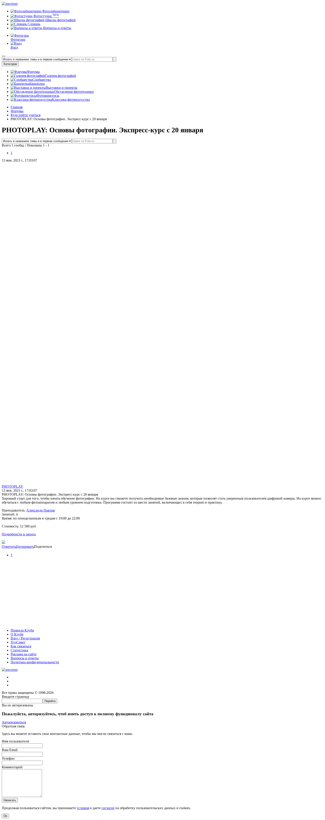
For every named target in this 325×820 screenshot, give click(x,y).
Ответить (9, 546)
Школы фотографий (60, 20)
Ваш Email (9, 750)
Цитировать (25, 546)
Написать (10, 800)
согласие (108, 808)
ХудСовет (18, 642)
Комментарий (12, 767)
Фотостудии (45, 16)
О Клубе (17, 634)
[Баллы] (162, 623)
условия (83, 808)
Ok (5, 816)
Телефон (8, 758)
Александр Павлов (40, 510)
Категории (10, 64)
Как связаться (21, 646)
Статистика (19, 650)
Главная (17, 107)
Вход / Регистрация (25, 638)
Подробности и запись (19, 534)
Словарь (33, 24)
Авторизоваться (14, 722)
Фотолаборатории (55, 11)
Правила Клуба (22, 630)
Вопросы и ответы (56, 28)
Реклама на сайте (23, 654)
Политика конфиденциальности (35, 662)
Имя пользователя (15, 741)
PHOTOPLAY (12, 486)
